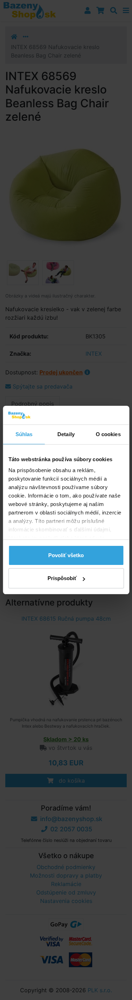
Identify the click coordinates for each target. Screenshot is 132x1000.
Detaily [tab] (66, 434)
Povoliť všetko (66, 555)
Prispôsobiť (62, 578)
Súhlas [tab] (24, 434)
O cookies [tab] (108, 434)
